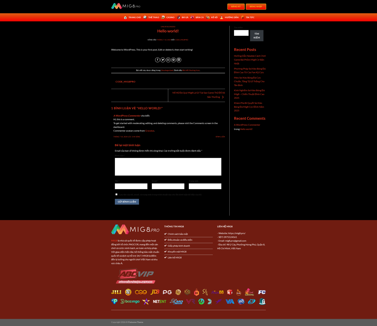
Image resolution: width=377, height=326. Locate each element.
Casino (170, 17)
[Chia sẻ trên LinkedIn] (178, 59)
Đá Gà (185, 17)
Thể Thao (153, 17)
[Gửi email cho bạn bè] (168, 59)
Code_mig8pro (181, 40)
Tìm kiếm (238, 27)
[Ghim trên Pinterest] (173, 59)
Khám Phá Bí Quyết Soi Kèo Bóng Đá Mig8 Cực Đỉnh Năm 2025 (249, 106)
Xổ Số (214, 17)
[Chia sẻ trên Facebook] (157, 59)
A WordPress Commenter (127, 115)
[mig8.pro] (126, 6)
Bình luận (220, 137)
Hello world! (246, 129)
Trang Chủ (135, 17)
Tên (117, 181)
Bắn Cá (200, 17)
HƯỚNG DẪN (232, 17)
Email (155, 181)
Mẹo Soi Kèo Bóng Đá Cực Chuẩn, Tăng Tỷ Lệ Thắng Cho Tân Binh (249, 81)
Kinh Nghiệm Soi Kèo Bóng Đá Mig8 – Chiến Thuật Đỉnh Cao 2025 (249, 94)
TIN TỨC (250, 17)
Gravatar (149, 130)
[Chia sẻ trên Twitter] (162, 59)
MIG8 (114, 240)
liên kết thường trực (191, 70)
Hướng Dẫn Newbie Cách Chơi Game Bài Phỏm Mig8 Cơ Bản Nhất (250, 59)
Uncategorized (168, 27)
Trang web (193, 181)
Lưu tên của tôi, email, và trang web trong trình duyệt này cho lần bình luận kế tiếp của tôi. (160, 194)
